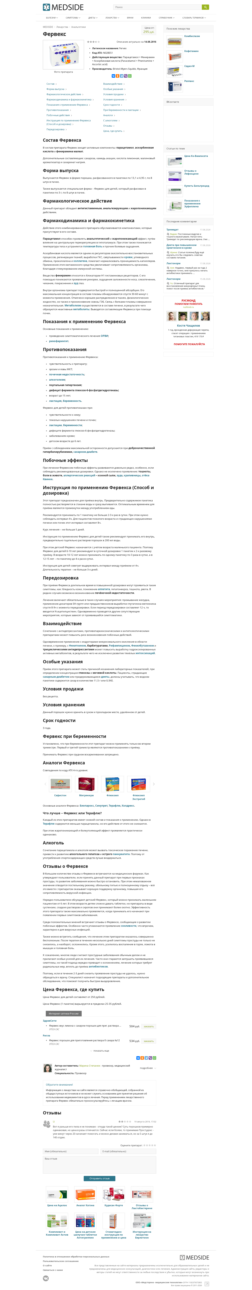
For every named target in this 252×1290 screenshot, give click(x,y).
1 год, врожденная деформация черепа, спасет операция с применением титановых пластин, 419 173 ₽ (188, 331)
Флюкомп (113, 795)
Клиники (146, 17)
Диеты (91, 17)
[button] (154, 784)
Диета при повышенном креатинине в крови (181, 247)
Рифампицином (119, 645)
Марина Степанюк (89, 1065)
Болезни (51, 17)
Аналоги (108, 115)
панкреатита (121, 854)
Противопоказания (58, 110)
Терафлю (114, 805)
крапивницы (132, 475)
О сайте (47, 1265)
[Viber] (125, 76)
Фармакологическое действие (64, 94)
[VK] (46, 1278)
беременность (72, 401)
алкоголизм (57, 379)
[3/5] (93, 41)
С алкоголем (110, 120)
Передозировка (55, 129)
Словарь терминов (193, 17)
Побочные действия (58, 115)
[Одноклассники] (117, 76)
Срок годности (111, 104)
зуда (120, 475)
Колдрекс (128, 805)
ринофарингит (58, 341)
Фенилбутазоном (142, 645)
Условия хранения (113, 99)
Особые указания (113, 89)
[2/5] (91, 41)
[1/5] (88, 41)
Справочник (165, 17)
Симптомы (72, 17)
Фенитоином (77, 645)
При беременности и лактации (121, 110)
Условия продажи (113, 94)
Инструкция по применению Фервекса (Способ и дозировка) (69, 122)
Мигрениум (86, 795)
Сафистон (60, 795)
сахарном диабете (85, 451)
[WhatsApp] (130, 76)
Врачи (130, 17)
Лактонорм (173, 263)
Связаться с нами (53, 1269)
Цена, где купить (112, 131)
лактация (55, 401)
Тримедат (172, 229)
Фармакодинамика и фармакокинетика (69, 99)
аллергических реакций (79, 475)
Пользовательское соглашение (61, 1261)
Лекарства (111, 17)
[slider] (124, 1121)
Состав (50, 83)
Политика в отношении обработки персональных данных (76, 1256)
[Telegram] (121, 76)
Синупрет (101, 805)
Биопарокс (87, 805)
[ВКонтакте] (113, 76)
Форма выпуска (55, 89)
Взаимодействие (112, 83)
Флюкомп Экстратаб (138, 797)
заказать (149, 1026)
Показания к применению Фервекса (67, 104)
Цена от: (148, 30)
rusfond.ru (188, 307)
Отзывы (107, 125)
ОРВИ (104, 336)
